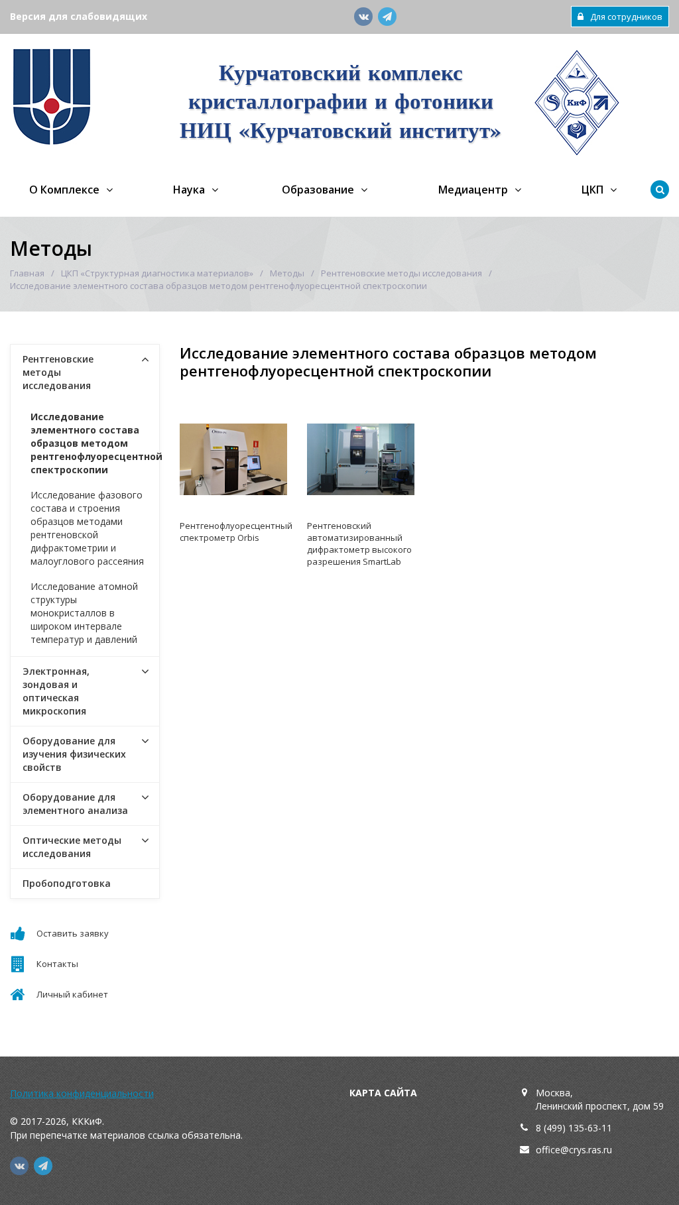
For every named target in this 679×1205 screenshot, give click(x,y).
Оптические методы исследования (72, 847)
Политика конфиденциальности (82, 1093)
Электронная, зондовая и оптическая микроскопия (56, 691)
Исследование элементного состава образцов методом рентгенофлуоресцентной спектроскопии (95, 443)
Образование (318, 189)
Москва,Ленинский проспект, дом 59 (600, 1099)
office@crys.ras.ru (574, 1149)
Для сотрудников (626, 17)
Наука (189, 189)
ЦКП (592, 189)
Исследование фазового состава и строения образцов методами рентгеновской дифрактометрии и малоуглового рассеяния (87, 527)
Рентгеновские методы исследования (401, 273)
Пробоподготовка (67, 883)
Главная (27, 273)
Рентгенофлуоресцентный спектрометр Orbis (233, 532)
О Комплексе (64, 189)
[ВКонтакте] (363, 16)
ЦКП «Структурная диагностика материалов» (157, 273)
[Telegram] (387, 16)
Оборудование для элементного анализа (75, 804)
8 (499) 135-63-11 (574, 1127)
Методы (287, 273)
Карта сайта (383, 1092)
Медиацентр (473, 189)
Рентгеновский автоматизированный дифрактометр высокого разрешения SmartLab (359, 543)
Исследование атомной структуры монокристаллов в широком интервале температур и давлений (84, 613)
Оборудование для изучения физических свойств (74, 754)
